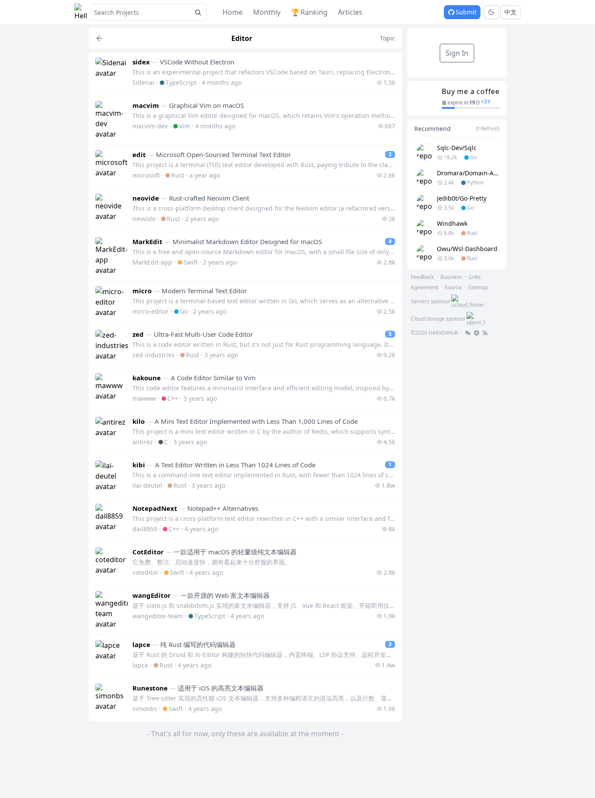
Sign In (457, 53)
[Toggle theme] (491, 12)
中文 (510, 12)
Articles (350, 12)
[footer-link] (468, 333)
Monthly (267, 12)
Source (453, 287)
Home (233, 12)
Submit (466, 12)
